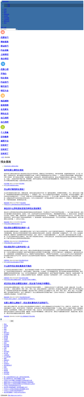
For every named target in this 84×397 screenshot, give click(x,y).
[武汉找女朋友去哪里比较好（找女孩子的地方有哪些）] (20, 279)
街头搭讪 (6, 374)
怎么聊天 (6, 334)
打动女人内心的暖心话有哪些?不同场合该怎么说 (18, 380)
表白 (5, 23)
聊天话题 (6, 346)
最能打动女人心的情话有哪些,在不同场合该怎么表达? (19, 383)
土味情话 (6, 19)
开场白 (4, 74)
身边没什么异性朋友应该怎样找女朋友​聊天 (22, 208)
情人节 (6, 362)
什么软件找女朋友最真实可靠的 (18, 266)
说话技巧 (6, 363)
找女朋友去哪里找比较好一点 (17, 228)
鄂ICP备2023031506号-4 (15, 395)
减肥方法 (5, 141)
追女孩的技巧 (8, 365)
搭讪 (5, 11)
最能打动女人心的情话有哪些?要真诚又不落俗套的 (18, 382)
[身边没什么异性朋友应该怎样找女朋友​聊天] (17, 204)
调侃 (5, 358)
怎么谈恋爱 (7, 356)
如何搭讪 (6, 372)
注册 (8, 6)
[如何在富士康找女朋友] (11, 166)
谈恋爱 (6, 326)
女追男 (6, 16)
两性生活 (6, 21)
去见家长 (5, 109)
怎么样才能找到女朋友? (14, 189)
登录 (2, 27)
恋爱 (5, 9)
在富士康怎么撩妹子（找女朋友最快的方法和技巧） (26, 303)
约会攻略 (6, 17)
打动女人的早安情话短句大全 (12, 385)
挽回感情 (5, 101)
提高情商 (5, 105)
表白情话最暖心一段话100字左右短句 (15, 392)
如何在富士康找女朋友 (14, 170)
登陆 (8, 4)
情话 (5, 343)
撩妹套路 (6, 14)
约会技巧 (5, 82)
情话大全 (5, 91)
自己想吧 (5, 118)
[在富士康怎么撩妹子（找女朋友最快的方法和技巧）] (19, 299)
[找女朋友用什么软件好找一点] (13, 243)
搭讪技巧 (5, 46)
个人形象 (5, 132)
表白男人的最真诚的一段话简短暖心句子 (16, 387)
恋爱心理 (5, 69)
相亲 (5, 327)
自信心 (6, 368)
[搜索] (16, 29)
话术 (5, 331)
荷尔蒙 (6, 338)
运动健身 (5, 137)
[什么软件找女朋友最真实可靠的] (14, 262)
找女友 (26, 241)
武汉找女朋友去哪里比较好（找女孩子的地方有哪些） (27, 283)
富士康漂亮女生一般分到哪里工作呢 (14, 378)
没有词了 (5, 145)
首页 (2, 157)
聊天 (5, 12)
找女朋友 (5, 78)
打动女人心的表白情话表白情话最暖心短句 (16, 389)
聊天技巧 (5, 86)
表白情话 (5, 59)
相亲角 (6, 370)
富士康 (22, 316)
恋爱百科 (6, 241)
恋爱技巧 (5, 37)
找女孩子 (27, 297)
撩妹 (5, 329)
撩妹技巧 (27, 316)
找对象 (6, 336)
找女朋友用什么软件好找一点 (17, 247)
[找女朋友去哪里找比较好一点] (13, 223)
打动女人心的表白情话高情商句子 (14, 390)
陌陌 (5, 367)
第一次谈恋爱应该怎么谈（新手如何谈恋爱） (17, 377)
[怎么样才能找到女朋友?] (11, 185)
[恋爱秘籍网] (5, 1)
